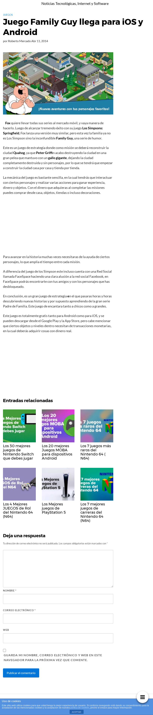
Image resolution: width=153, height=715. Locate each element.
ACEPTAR (76, 712)
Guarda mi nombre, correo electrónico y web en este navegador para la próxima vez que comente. (53, 657)
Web (6, 629)
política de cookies (79, 707)
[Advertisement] (58, 226)
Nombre (9, 590)
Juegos (8, 14)
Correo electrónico (19, 610)
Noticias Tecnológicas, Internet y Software (75, 3)
